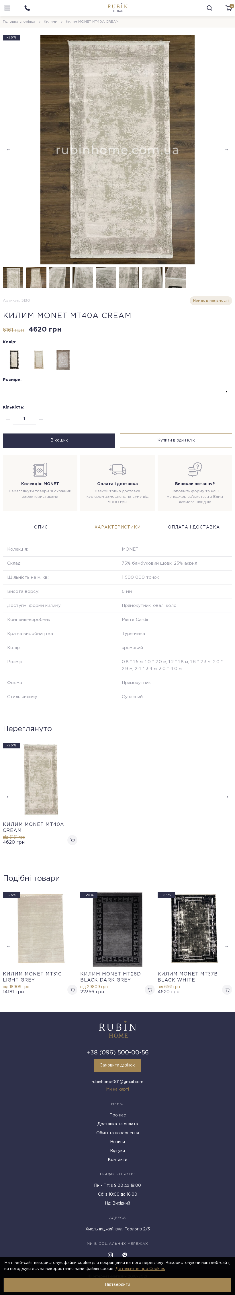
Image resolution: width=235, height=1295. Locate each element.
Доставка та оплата (117, 1124)
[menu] (7, 8)
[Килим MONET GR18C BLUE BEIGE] (63, 359)
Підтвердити (117, 1284)
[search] (209, 8)
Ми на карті (117, 1089)
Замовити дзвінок (117, 1065)
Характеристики (118, 527)
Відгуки (117, 1151)
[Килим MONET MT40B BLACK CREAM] (14, 359)
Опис (41, 527)
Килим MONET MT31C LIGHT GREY (32, 977)
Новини (117, 1142)
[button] (226, 149)
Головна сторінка (19, 21)
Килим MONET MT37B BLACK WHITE (188, 977)
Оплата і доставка (194, 527)
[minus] (8, 419)
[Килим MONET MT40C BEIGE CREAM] (38, 359)
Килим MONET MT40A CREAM (33, 827)
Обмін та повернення (117, 1133)
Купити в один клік (176, 440)
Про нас (117, 1115)
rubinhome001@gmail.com (117, 1082)
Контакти (117, 1160)
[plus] (41, 419)
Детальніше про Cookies (140, 1269)
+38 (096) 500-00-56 (118, 1052)
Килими (50, 21)
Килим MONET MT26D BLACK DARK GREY (110, 977)
